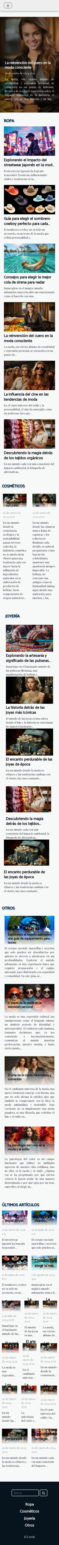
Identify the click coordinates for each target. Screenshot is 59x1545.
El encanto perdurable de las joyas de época (29, 762)
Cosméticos (29, 1511)
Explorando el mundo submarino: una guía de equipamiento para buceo (30, 938)
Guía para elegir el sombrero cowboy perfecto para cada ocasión (27, 224)
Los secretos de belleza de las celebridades (45, 503)
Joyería (29, 1518)
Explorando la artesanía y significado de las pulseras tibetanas (27, 660)
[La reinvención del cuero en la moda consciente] (29, 316)
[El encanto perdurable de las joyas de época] (29, 741)
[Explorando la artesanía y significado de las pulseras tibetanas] (29, 638)
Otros (29, 1525)
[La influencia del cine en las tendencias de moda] (29, 375)
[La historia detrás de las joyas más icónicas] (29, 690)
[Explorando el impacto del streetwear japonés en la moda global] (29, 140)
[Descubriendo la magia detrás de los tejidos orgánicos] (29, 433)
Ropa (29, 1504)
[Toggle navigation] (8, 5)
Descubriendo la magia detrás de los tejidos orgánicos (28, 455)
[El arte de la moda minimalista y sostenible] (29, 1070)
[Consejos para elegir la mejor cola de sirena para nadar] (29, 258)
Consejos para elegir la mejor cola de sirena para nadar (27, 279)
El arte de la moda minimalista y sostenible (29, 1077)
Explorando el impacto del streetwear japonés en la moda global (29, 165)
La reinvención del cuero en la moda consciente (28, 65)
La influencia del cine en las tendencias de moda (26, 397)
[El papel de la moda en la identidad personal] (29, 998)
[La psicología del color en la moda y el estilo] (29, 1140)
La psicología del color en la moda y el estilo (26, 1147)
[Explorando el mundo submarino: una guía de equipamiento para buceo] (29, 929)
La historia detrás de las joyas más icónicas (25, 710)
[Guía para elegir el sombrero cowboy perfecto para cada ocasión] (29, 199)
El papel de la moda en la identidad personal (25, 1005)
